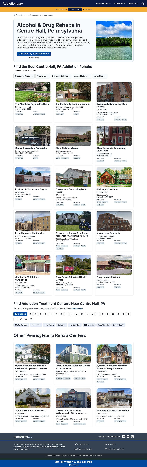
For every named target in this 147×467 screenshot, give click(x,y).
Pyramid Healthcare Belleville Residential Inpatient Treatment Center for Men (31, 368)
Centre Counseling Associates (31, 148)
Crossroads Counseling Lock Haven (71, 190)
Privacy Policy (96, 456)
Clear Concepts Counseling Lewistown (111, 149)
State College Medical (67, 148)
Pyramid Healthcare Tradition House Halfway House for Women (112, 368)
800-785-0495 (75, 9)
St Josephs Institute (107, 189)
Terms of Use (82, 456)
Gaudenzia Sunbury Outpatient (113, 410)
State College (21, 325)
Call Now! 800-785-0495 (34, 53)
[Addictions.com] (14, 15)
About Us (112, 444)
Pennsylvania (36, 15)
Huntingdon (75, 325)
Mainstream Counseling (109, 233)
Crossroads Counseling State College (112, 105)
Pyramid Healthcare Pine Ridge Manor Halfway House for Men (72, 234)
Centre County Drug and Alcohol (73, 104)
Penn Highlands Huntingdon (29, 233)
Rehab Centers (23, 15)
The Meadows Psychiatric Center (32, 104)
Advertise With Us (116, 449)
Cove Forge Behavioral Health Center (71, 278)
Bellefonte (36, 325)
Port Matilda (103, 325)
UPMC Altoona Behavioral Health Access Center (73, 367)
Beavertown (118, 325)
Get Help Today (73, 462)
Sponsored (88, 9)
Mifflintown (89, 325)
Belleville (61, 325)
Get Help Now (61, 9)
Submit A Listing (84, 449)
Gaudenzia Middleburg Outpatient (27, 278)
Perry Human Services (108, 277)
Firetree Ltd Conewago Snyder (31, 189)
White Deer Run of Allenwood (30, 410)
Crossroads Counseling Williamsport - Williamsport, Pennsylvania (70, 413)
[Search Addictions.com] (142, 3)
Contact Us (82, 444)
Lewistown (49, 325)
